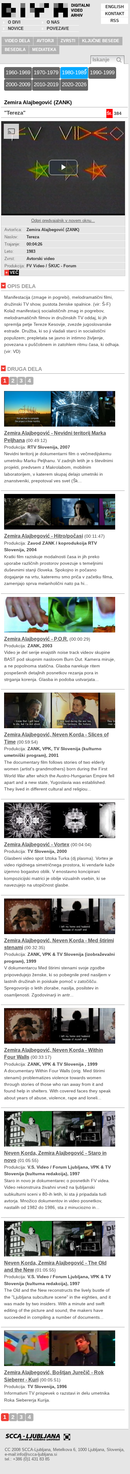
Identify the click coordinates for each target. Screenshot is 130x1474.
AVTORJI (45, 40)
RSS (114, 20)
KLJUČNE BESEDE (100, 40)
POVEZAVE (58, 28)
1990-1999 (102, 73)
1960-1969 (18, 73)
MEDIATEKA (44, 49)
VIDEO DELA (17, 40)
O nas (53, 22)
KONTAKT (114, 13)
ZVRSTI (68, 40)
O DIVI (14, 22)
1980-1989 (74, 73)
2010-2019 (46, 85)
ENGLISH (114, 6)
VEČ (14, 272)
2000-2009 (18, 85)
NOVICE (16, 28)
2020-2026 (74, 85)
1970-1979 (46, 73)
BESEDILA (15, 49)
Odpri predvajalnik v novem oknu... (63, 220)
